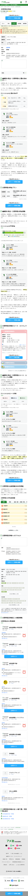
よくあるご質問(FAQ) (20, 864)
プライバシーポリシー (6, 861)
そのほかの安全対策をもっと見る (14, 604)
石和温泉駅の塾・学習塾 (8, 814)
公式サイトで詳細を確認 (14, 18)
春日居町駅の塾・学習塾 (8, 818)
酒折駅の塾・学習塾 (7, 816)
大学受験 (20, 845)
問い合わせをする (4, 612)
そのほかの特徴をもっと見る (14, 593)
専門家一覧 (11, 859)
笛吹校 (3, 668)
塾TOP (2, 6)
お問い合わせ (11, 864)
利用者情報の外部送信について (18, 861)
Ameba (8, 880)
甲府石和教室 (5, 777)
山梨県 (5, 6)
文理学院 (8, 47)
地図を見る (5, 638)
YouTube (18, 848)
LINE (13, 845)
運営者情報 (17, 859)
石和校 (3, 649)
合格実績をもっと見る (13, 530)
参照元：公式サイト (23, 344)
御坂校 (3, 796)
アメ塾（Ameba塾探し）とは (16, 853)
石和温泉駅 (12, 6)
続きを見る (14, 526)
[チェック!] (24, 636)
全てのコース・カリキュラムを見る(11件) (16, 370)
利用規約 (23, 859)
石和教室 (4, 632)
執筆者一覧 (5, 859)
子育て (11, 848)
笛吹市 (8, 6)
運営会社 (5, 864)
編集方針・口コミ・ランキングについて (14, 856)
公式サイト (14, 656)
